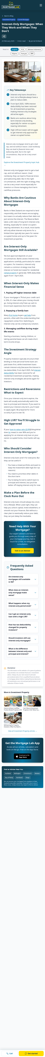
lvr (10, 432)
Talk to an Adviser (22, 551)
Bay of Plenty (9, 777)
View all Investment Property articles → (22, 731)
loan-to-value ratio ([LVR (20, 429)
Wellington (17, 773)
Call (11, 1053)
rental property (10, 273)
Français (24, 53)
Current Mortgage (23, 20)
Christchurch (27, 773)
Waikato (37, 773)
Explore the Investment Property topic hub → (21, 163)
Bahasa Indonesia (34, 49)
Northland (19, 777)
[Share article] (4, 36)
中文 (22, 49)
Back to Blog (8, 16)
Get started (33, 1053)
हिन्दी (32, 53)
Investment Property (9, 20)
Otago (27, 777)
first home (13, 315)
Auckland (8, 773)
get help (27, 315)
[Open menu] (40, 5)
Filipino (14, 53)
